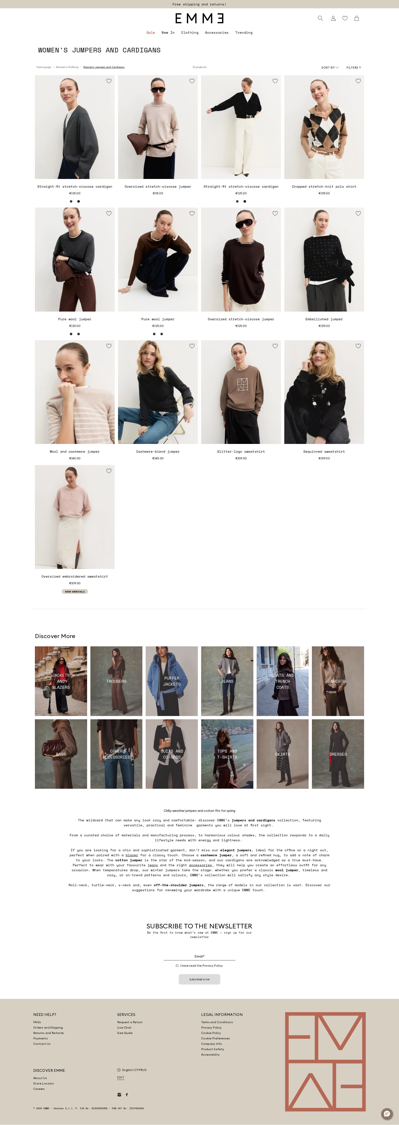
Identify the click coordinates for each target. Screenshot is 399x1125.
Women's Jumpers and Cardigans (103, 67)
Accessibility (210, 1054)
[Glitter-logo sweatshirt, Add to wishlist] (275, 346)
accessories (200, 865)
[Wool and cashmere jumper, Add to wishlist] (108, 346)
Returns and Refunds (48, 1033)
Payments (40, 1038)
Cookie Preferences (215, 1038)
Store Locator (43, 1083)
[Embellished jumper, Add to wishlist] (358, 213)
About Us (40, 1078)
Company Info (211, 1044)
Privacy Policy (212, 965)
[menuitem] (151, 32)
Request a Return (130, 1022)
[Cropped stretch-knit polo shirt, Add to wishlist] (358, 81)
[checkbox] (177, 966)
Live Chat (124, 1027)
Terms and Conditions (217, 1022)
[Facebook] (127, 1095)
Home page (44, 67)
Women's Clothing (67, 67)
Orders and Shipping (48, 1027)
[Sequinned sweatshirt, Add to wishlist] (358, 346)
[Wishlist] (344, 18)
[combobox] (330, 67)
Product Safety (212, 1049)
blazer (132, 855)
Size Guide (124, 1033)
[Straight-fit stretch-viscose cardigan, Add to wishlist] (108, 81)
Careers (39, 1089)
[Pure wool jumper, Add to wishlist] (108, 213)
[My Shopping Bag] (356, 18)
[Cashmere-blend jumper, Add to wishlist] (192, 346)
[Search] (320, 18)
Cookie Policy (211, 1033)
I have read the (201, 965)
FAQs (37, 1022)
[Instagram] (119, 1095)
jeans (153, 865)
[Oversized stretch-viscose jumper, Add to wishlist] (192, 81)
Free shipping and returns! (199, 4)
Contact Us (41, 1044)
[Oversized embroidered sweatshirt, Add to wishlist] (108, 470)
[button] (387, 1114)
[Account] (333, 18)
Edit (120, 1077)
